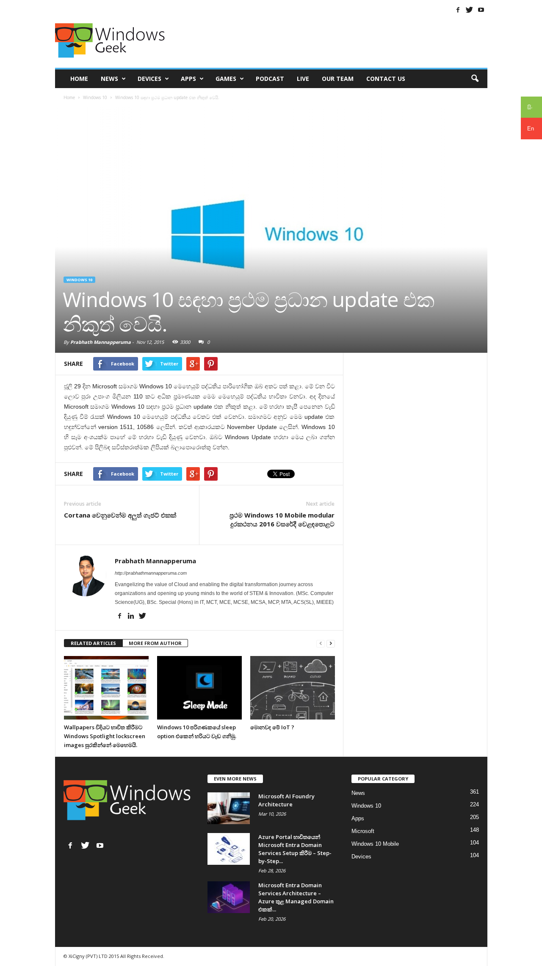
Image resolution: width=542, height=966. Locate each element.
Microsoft (362, 831)
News (109, 79)
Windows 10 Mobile (375, 844)
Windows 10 (79, 279)
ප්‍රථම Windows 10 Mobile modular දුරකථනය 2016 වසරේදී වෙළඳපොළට (282, 519)
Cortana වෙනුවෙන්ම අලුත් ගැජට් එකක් (120, 515)
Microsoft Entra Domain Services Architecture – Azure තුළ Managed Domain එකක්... (296, 897)
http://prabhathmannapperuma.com (151, 573)
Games (226, 79)
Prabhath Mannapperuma (100, 342)
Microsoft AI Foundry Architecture (286, 800)
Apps (188, 79)
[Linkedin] (131, 616)
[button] (474, 78)
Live (303, 79)
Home (79, 79)
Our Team (338, 79)
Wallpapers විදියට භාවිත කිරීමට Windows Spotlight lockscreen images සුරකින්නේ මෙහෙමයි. (104, 736)
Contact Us (385, 79)
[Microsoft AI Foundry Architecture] (228, 808)
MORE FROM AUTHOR (155, 643)
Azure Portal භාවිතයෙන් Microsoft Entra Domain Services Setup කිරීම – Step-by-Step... (295, 849)
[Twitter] (470, 10)
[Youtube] (481, 10)
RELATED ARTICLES (93, 643)
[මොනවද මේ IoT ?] (292, 688)
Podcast (270, 79)
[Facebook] (458, 10)
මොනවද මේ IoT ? (272, 727)
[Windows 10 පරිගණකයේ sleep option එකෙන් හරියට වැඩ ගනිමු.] (199, 688)
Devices (149, 79)
